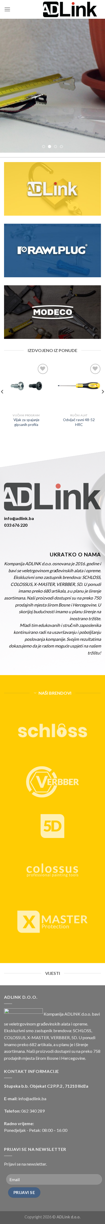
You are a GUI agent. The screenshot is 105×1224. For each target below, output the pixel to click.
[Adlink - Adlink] (70, 9)
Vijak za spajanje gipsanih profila (26, 422)
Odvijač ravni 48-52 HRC (79, 422)
